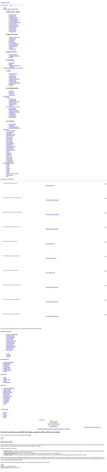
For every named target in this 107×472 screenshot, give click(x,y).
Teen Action (12, 75)
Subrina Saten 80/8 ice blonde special (12, 226)
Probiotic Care (12, 80)
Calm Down (9, 154)
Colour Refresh (7, 382)
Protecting (8, 355)
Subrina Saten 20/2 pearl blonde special (12, 197)
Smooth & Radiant (10, 343)
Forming (11, 57)
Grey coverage (12, 124)
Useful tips (11, 125)
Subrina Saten (12, 99)
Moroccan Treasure (10, 146)
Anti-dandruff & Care (14, 20)
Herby (7, 167)
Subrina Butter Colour (14, 101)
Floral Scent (9, 156)
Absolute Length (13, 18)
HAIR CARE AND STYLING (6, 331)
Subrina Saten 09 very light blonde (11, 255)
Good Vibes (9, 133)
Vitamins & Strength (14, 25)
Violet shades (12, 116)
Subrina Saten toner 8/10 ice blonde (11, 313)
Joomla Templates (5, 467)
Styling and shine (13, 54)
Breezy (8, 172)
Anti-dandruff (12, 49)
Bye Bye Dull (12, 31)
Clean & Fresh (12, 16)
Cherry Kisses (9, 138)
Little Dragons (9, 175)
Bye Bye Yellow (13, 27)
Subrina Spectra (13, 102)
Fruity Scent (9, 158)
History (11, 64)
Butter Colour (6, 379)
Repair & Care (12, 14)
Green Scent (9, 159)
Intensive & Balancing (14, 79)
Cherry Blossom (10, 132)
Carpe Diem (9, 145)
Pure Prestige (9, 137)
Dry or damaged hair (14, 43)
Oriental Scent (9, 160)
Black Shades (12, 108)
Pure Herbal (9, 350)
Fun (7, 176)
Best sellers (11, 63)
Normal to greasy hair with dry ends (14, 38)
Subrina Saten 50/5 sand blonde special (12, 212)
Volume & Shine (13, 26)
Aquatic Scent (9, 162)
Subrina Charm (12, 100)
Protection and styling (14, 56)
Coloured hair (12, 42)
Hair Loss (11, 93)
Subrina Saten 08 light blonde (10, 183)
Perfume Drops (9, 149)
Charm (5, 378)
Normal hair (12, 40)
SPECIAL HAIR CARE (5, 359)
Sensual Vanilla (9, 147)
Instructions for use (13, 126)
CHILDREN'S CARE (4, 409)
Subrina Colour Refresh (12, 105)
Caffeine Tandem (13, 73)
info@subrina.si (53, 426)
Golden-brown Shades (14, 112)
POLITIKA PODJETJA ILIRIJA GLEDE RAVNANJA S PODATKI (53, 429)
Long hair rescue (13, 46)
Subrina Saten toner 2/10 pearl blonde (12, 284)
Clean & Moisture (13, 21)
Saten (4, 377)
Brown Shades (12, 109)
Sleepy (8, 165)
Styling (11, 85)
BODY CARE (3, 385)
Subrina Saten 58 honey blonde (10, 270)
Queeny (8, 168)
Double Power (12, 77)
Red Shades (12, 113)
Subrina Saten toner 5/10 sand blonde (12, 299)
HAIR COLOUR (3, 374)
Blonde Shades (12, 117)
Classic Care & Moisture (15, 22)
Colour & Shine (13, 23)
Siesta (7, 151)
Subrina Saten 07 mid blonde (10, 241)
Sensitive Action (13, 81)
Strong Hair (12, 84)
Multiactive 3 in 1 (13, 17)
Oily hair (11, 47)
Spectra (5, 381)
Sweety (8, 169)
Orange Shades (12, 114)
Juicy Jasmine (9, 142)
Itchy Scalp (11, 92)
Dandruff (11, 91)
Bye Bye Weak (12, 30)
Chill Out (8, 152)
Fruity (7, 171)
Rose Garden (9, 141)
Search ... (7, 5)
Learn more (28, 435)
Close (2, 465)
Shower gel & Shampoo (14, 82)
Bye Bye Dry (12, 29)
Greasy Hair (12, 95)
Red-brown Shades (13, 110)
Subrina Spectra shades (14, 128)
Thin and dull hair (13, 45)
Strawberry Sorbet (10, 134)
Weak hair (11, 41)
